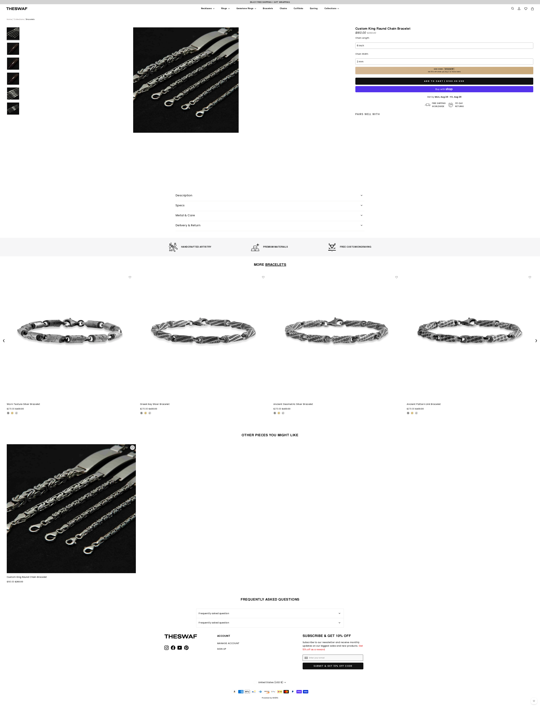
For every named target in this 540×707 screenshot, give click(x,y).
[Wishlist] (525, 8)
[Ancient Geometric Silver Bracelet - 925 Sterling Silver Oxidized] (274, 413)
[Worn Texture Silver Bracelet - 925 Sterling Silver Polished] (16, 413)
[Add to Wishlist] (235, 30)
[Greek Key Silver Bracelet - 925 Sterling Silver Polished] (149, 413)
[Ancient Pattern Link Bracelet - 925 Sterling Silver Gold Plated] (412, 413)
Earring (314, 9)
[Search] (512, 8)
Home (9, 19)
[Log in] (519, 8)
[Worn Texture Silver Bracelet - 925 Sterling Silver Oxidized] (8, 413)
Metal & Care (185, 215)
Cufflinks (298, 9)
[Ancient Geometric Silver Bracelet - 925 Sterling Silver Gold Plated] (278, 413)
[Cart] (532, 8)
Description (184, 195)
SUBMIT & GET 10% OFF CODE (333, 666)
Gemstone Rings (245, 9)
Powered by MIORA (270, 698)
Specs (180, 205)
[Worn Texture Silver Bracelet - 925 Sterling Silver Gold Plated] (12, 413)
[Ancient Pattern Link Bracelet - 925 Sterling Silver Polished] (416, 413)
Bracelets (268, 9)
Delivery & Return (188, 225)
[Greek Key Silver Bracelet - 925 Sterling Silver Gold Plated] (145, 413)
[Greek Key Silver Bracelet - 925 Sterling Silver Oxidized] (141, 413)
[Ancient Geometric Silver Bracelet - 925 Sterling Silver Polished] (283, 413)
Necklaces (206, 9)
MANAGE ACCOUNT (228, 643)
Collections (330, 9)
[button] (536, 341)
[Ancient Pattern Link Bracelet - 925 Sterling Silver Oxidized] (408, 413)
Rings (224, 9)
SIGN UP (221, 649)
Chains (283, 9)
